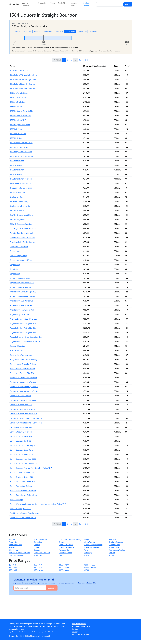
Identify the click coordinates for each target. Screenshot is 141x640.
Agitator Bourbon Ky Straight (22, 233)
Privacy (75, 631)
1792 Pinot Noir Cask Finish (21, 142)
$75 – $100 (38, 570)
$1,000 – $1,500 (90, 567)
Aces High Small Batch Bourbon (23, 228)
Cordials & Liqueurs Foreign (70, 539)
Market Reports (86, 4)
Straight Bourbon (116, 542)
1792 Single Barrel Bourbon (21, 156)
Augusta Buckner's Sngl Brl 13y (23, 328)
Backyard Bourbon (17, 346)
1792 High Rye (16, 138)
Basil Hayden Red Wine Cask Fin (23, 517)
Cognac (37, 550)
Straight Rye (114, 547)
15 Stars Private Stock (19, 93)
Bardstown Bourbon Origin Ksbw (24, 386)
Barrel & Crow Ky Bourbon (21, 427)
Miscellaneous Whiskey (93, 544)
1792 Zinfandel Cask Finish (21, 188)
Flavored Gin (64, 550)
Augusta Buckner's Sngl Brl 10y (23, 323)
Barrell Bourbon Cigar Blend (21, 450)
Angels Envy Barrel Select (20, 278)
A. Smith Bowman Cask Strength (23, 319)
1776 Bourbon (16, 106)
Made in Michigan (25, 4)
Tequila (112, 552)
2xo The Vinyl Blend (18, 219)
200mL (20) (37, 31)
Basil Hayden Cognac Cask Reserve (24, 513)
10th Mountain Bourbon (20, 70)
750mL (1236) (70, 31)
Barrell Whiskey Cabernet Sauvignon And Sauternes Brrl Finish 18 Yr (38, 504)
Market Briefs (73, 4)
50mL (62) (16, 31)
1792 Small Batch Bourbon (21, 179)
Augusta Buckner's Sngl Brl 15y (23, 332)
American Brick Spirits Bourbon (23, 242)
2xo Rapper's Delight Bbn (20, 206)
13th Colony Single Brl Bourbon (23, 84)
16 (80, 60)
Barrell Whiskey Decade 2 (20, 508)
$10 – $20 (13, 567)
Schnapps (88, 552)
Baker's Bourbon (17, 350)
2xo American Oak (17, 192)
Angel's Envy (15, 264)
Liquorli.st (14, 4)
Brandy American (16, 555)
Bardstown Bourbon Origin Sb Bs (24, 391)
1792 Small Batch (17, 161)
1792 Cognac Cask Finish (20, 124)
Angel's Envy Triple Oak (19, 314)
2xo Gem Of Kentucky (19, 201)
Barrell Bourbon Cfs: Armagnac (23, 445)
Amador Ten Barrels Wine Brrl (22, 237)
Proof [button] (127, 66)
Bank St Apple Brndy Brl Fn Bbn (23, 364)
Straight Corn (114, 544)
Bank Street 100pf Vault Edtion (22, 368)
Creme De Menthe (66, 547)
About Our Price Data (81, 626)
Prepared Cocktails (92, 547)
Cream (61, 542)
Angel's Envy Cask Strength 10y (23, 292)
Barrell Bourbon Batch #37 (21, 436)
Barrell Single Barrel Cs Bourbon (23, 495)
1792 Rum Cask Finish (19, 147)
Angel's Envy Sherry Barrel (21, 305)
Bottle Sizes (62, 3)
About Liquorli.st (79, 623)
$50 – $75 (38, 567)
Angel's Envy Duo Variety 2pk (22, 301)
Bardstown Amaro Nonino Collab (23, 377)
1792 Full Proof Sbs (18, 133)
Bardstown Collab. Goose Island (23, 400)
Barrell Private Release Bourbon (23, 490)
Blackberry (13, 550)
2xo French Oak (16, 197)
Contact (75, 629)
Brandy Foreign (40, 539)
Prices (52, 3)
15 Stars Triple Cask (18, 102)
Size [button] (116, 66)
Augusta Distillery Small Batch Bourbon (26, 337)
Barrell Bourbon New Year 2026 (23, 459)
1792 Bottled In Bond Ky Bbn (21, 111)
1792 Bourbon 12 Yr (18, 120)
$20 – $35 (13, 570)
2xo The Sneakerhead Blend (21, 215)
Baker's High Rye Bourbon (21, 355)
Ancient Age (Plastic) (18, 255)
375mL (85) (48, 31)
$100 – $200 (64, 565)
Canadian (38, 542)
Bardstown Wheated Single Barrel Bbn (26, 423)
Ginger (87, 539)
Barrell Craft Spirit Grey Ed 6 (21, 477)
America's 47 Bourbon (19, 246)
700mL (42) (59, 31)
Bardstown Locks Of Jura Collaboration (26, 418)
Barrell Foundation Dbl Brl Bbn (22, 481)
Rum (86, 550)
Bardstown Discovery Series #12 (23, 414)
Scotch (86, 555)
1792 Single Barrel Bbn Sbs (21, 152)
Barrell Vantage (16, 499)
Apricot (12, 547)
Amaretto (13, 542)
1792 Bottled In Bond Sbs (20, 115)
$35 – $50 (38, 565)
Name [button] (12, 66)
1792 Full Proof (16, 129)
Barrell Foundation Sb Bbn (21, 486)
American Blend (15, 544)
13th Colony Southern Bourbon (23, 88)
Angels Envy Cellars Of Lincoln (22, 296)
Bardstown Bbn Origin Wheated (23, 382)
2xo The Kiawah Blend (19, 210)
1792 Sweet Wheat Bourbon (21, 183)
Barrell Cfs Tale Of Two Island (22, 472)
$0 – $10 (12, 565)
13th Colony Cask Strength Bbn (23, 79)
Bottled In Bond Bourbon (19, 552)
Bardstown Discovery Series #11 (23, 409)
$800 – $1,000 (89, 565)
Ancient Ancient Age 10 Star (21, 260)
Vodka (111, 555)
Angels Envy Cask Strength (21, 287)
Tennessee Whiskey (117, 550)
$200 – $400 (64, 567)
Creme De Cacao (66, 544)
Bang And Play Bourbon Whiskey (23, 359)
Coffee (36, 547)
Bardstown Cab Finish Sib (20, 395)
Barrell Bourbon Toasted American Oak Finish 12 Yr (31, 468)
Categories (41, 3)
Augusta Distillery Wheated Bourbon (25, 341)
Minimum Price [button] (94, 66)
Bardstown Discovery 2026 (21, 405)
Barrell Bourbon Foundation (21, 454)
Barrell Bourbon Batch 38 (20, 441)
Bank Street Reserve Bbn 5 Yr (22, 373)
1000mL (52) (82, 31)
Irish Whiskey (89, 542)
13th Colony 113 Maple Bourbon (23, 75)
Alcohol (12, 539)
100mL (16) (27, 31)
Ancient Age (15, 251)
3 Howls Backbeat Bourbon (21, 224)
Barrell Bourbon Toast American (23, 463)
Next (86, 60)
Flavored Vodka (65, 552)
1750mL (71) (93, 31)
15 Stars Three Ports (18, 97)
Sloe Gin (112, 539)
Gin (60, 555)
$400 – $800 (64, 570)
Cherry (37, 544)
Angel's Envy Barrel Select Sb (22, 283)
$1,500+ (87, 570)
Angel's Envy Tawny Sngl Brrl (22, 310)
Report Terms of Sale (80, 634)
